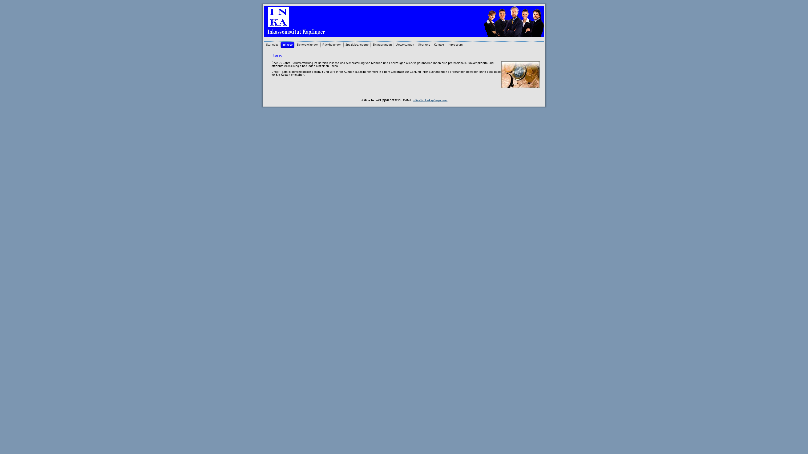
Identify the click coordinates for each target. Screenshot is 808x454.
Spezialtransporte (357, 44)
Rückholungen (332, 44)
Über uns (424, 44)
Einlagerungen (382, 44)
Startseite (272, 44)
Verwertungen (405, 44)
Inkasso (287, 44)
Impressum (455, 44)
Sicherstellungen (307, 44)
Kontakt (439, 44)
